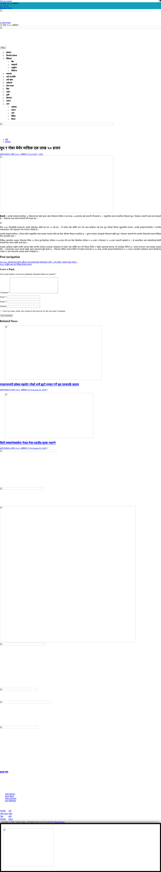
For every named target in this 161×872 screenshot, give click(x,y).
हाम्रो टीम (4, 772)
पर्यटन (8, 101)
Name (3, 297)
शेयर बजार (10, 86)
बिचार (13, 119)
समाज (13, 110)
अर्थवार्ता (9, 83)
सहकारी (14, 65)
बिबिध (13, 116)
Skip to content (6, 1)
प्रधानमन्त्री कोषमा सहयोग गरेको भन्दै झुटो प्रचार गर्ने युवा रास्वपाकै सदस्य (39, 384)
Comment (4, 292)
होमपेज (8, 52)
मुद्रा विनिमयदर (10, 801)
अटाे (12, 113)
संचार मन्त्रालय (10, 799)
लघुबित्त (14, 68)
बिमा (7, 89)
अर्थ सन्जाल (4, 154)
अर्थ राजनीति (11, 77)
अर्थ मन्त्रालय (10, 794)
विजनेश (3, 811)
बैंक (12, 61)
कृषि (7, 95)
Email (3, 302)
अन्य (7, 104)
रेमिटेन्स (14, 71)
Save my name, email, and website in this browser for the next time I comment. (34, 311)
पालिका (14, 107)
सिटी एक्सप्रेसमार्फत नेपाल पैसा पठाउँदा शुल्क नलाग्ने (28, 442)
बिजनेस (9, 98)
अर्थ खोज (9, 80)
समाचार (9, 74)
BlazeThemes (59, 822)
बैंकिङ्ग (9, 58)
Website (3, 306)
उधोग (8, 92)
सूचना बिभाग (9, 796)
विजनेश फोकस (11, 55)
